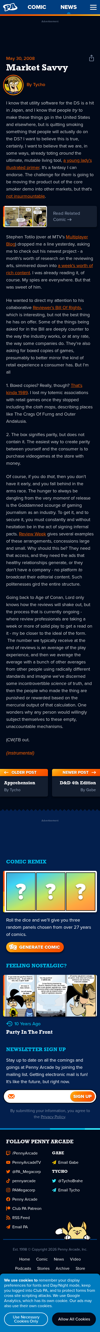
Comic (42, 1259)
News (59, 1259)
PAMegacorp (23, 1190)
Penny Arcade (24, 1199)
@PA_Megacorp (26, 1172)
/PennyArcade (25, 1153)
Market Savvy (37, 68)
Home (24, 1259)
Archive (62, 1268)
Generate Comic (39, 947)
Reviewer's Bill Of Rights (57, 307)
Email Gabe (68, 1162)
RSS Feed (21, 1218)
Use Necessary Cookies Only (26, 1319)
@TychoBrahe (70, 1181)
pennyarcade (24, 1181)
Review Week (32, 534)
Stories (43, 1268)
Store (80, 1268)
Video (75, 1259)
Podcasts (23, 1268)
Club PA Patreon (27, 1208)
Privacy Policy (53, 1117)
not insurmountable (25, 196)
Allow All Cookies (74, 1319)
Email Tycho (69, 1190)
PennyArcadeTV (26, 1162)
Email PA (20, 1227)
